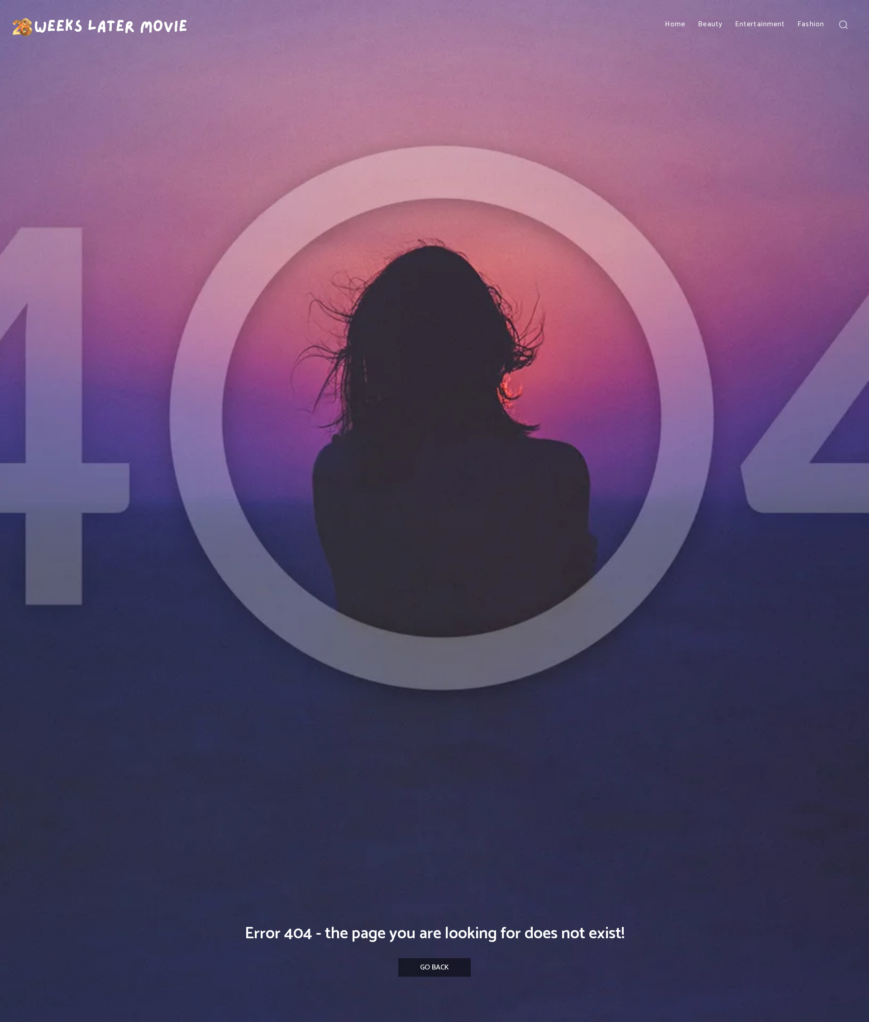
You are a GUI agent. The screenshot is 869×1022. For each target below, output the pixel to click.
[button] (843, 24)
